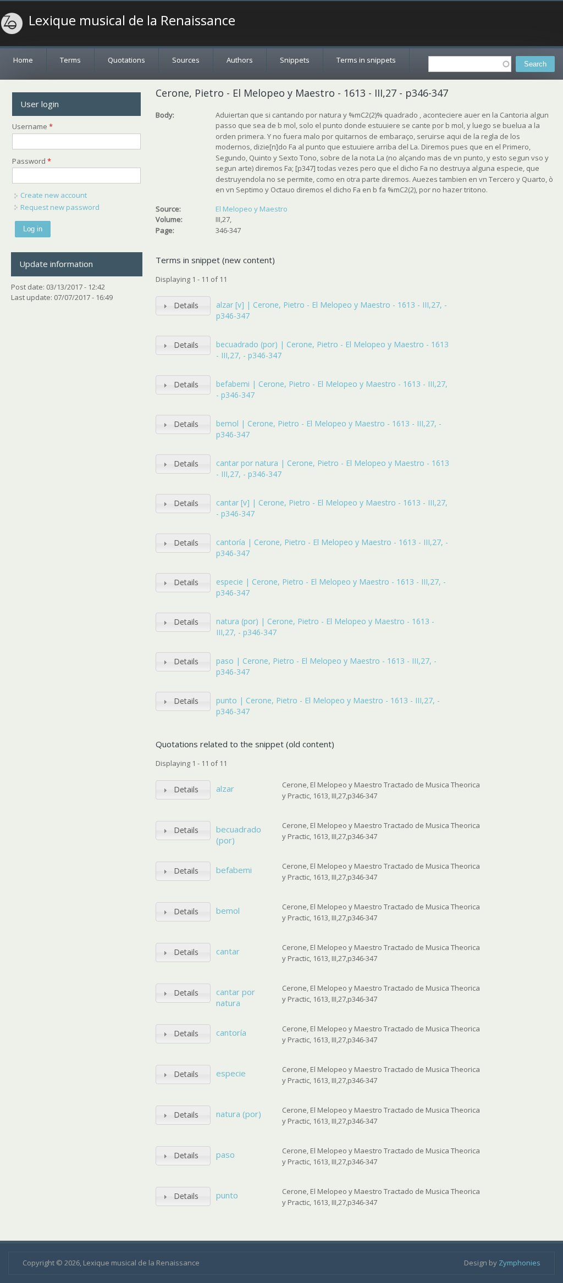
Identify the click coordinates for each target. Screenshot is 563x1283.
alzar (225, 788)
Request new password (60, 207)
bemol (228, 910)
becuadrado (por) (238, 835)
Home (23, 60)
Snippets (295, 60)
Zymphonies (519, 1263)
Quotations (126, 60)
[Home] (12, 23)
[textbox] (469, 64)
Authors (240, 60)
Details (186, 305)
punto (227, 1195)
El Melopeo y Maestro (252, 209)
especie (231, 1073)
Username (32, 126)
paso (225, 1154)
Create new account (53, 195)
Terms (70, 60)
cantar (228, 951)
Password (31, 161)
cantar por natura (235, 997)
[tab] (183, 305)
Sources (186, 60)
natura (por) (238, 1113)
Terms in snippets (366, 60)
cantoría (231, 1032)
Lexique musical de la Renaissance (132, 20)
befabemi (234, 869)
